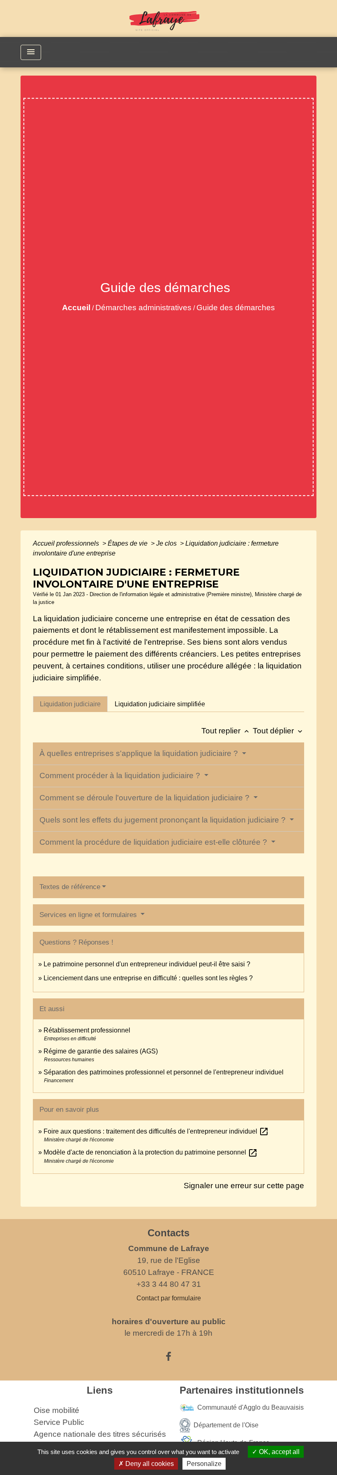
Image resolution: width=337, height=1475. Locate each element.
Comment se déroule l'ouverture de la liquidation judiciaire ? (145, 797)
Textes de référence (69, 887)
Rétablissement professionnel (87, 1030)
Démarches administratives (143, 307)
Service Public (59, 1422)
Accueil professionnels (67, 543)
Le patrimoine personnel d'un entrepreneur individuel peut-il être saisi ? (147, 964)
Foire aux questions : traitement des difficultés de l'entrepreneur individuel (156, 1131)
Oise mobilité (56, 1410)
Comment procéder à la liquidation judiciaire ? (120, 775)
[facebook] (168, 1356)
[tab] (70, 704)
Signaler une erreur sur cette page (244, 1185)
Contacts (168, 1232)
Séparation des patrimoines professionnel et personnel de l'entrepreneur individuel (164, 1072)
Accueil (76, 307)
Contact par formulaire (168, 1298)
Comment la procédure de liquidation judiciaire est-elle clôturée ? (154, 842)
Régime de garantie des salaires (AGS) (101, 1051)
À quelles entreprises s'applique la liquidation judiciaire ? (139, 753)
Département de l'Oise (226, 1425)
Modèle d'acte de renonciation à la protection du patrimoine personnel (151, 1152)
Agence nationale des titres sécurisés (100, 1434)
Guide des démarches (235, 307)
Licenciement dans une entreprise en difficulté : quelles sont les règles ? (148, 978)
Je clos (167, 543)
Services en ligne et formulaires (89, 915)
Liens (100, 1390)
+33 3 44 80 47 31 (168, 1284)
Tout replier (226, 730)
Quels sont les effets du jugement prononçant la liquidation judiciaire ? (163, 820)
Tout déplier (278, 730)
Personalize (204, 1463)
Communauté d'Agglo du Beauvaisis (250, 1407)
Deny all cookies (149, 1463)
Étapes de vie (128, 543)
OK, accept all (278, 1451)
